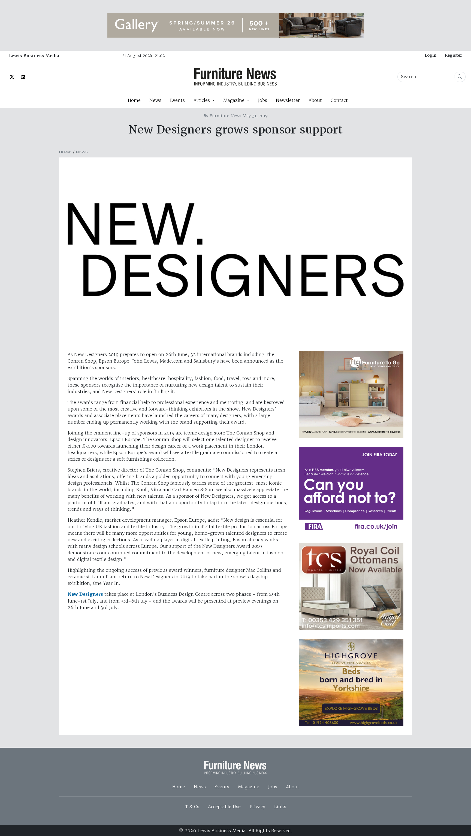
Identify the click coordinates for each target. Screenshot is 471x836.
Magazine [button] (234, 100)
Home (134, 100)
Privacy (257, 806)
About (315, 100)
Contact (339, 100)
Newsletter (288, 100)
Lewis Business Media (34, 56)
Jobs (262, 100)
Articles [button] (202, 100)
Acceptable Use (224, 806)
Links (280, 806)
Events (177, 100)
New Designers (85, 594)
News (155, 100)
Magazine (248, 786)
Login (430, 55)
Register (453, 55)
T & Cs (192, 806)
